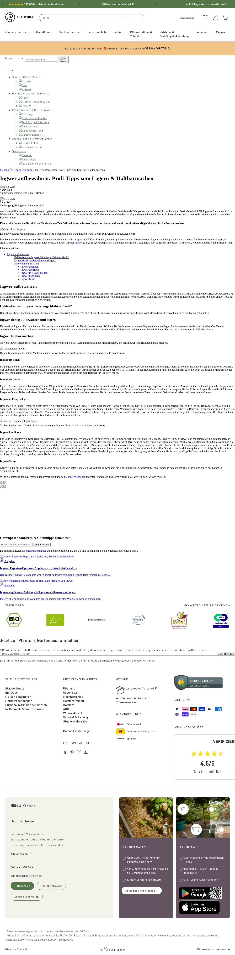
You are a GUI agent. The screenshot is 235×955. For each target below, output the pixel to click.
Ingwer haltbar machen (26, 263)
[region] (117, 619)
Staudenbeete (14, 688)
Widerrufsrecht (73, 713)
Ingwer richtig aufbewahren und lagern (35, 260)
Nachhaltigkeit (73, 696)
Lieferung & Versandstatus (27, 834)
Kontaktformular (51, 886)
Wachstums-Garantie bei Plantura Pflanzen (38, 839)
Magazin (10, 58)
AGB (66, 709)
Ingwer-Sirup (28, 279)
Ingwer (78, 242)
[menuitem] (15, 32)
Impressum (223, 949)
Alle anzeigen (19, 854)
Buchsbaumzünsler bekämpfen (26, 705)
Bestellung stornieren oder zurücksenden (37, 845)
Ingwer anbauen (77, 476)
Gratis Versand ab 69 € (119, 4)
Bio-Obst (11, 692)
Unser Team (71, 692)
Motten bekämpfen (18, 696)
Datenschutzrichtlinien (34, 550)
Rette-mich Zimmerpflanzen (24, 709)
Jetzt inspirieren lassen (140, 890)
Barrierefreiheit (73, 701)
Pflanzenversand (127, 702)
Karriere (68, 705)
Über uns (69, 688)
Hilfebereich (22, 886)
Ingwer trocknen (30, 266)
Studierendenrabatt (76, 721)
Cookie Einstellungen (77, 731)
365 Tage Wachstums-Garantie (207, 4)
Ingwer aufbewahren (18, 254)
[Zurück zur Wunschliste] (205, 18)
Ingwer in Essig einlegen (34, 272)
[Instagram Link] (79, 752)
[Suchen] (123, 17)
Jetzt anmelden (41, 544)
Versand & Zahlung (75, 717)
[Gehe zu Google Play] (191, 893)
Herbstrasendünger (18, 701)
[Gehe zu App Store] (191, 907)
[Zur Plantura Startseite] (19, 21)
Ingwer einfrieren (30, 269)
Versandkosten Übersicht (132, 698)
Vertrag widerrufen (27, 896)
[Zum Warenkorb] (225, 18)
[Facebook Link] (65, 752)
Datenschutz (205, 949)
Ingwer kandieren (30, 275)
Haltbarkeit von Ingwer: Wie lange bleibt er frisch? (41, 257)
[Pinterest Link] (72, 752)
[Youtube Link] (86, 752)
